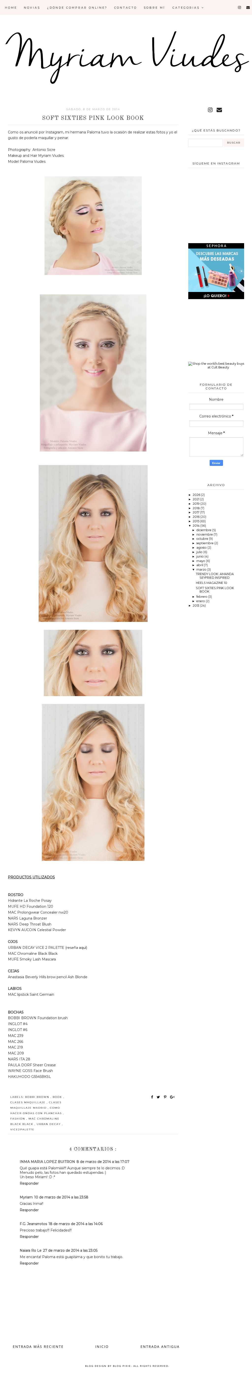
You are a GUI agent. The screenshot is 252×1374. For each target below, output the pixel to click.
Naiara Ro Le (31, 1250)
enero (201, 601)
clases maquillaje (28, 1102)
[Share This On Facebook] (152, 1097)
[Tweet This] (159, 1097)
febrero (202, 596)
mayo (201, 561)
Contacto (125, 7)
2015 (196, 521)
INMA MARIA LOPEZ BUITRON (47, 1161)
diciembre (204, 530)
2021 (196, 499)
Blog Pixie (122, 1366)
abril (200, 565)
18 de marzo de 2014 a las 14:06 (75, 1224)
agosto (201, 547)
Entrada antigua (160, 1346)
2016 (196, 517)
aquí (82, 947)
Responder (29, 1183)
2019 (196, 504)
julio (199, 552)
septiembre (205, 543)
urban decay (49, 1124)
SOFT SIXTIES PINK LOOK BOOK (215, 590)
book (58, 1097)
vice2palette (22, 1129)
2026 (197, 495)
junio (200, 556)
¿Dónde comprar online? (77, 7)
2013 (196, 605)
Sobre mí (154, 7)
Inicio (102, 1346)
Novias (32, 7)
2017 (196, 512)
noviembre (205, 534)
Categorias (187, 7)
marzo (201, 569)
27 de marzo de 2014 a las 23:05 (70, 1250)
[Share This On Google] (172, 1097)
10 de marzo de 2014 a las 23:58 (61, 1197)
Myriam (26, 1197)
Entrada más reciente (38, 1346)
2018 (197, 508)
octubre (202, 539)
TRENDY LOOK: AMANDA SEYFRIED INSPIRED (215, 575)
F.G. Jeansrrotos (33, 1224)
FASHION (18, 1118)
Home (11, 7)
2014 (196, 525)
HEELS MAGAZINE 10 (211, 583)
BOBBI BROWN (37, 1097)
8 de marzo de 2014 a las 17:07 (103, 1161)
